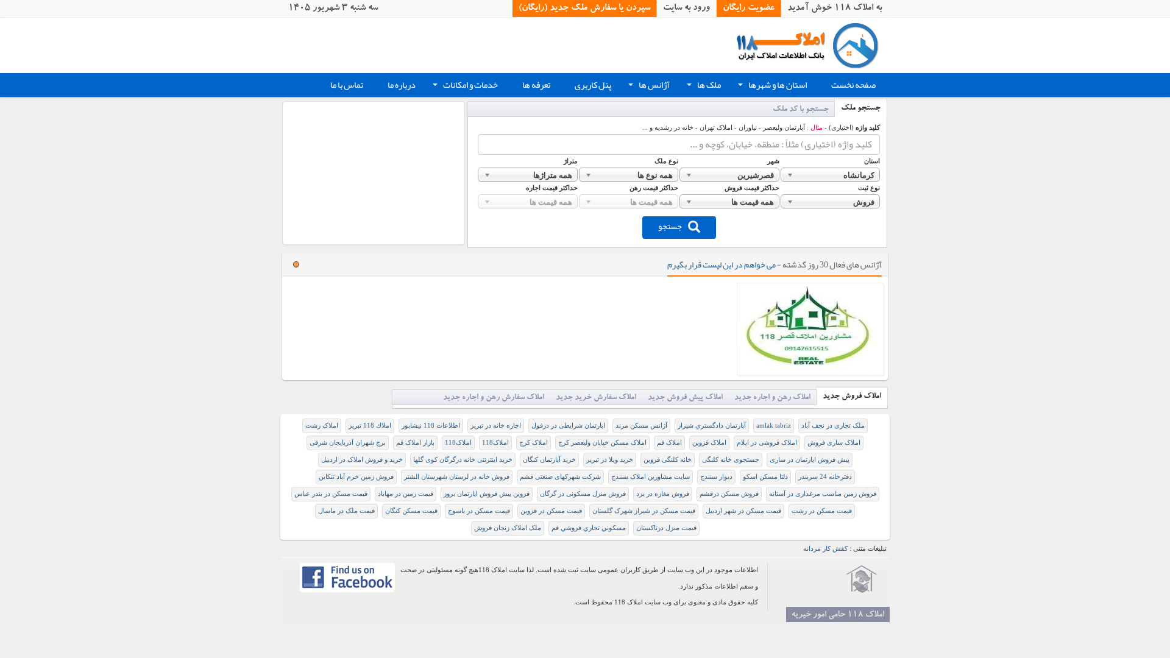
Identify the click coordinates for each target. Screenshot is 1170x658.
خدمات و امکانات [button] (464, 86)
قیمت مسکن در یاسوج (479, 511)
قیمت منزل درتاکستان (666, 528)
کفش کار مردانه (825, 548)
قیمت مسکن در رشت (822, 511)
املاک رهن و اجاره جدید (772, 398)
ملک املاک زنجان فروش (507, 528)
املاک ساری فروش (833, 442)
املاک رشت (321, 425)
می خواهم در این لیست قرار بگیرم (721, 264)
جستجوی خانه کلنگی (730, 459)
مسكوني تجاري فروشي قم (588, 528)
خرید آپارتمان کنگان (549, 459)
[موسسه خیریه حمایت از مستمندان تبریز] (862, 579)
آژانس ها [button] (648, 86)
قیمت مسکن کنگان (411, 511)
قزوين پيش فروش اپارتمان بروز (487, 493)
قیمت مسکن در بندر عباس (330, 493)
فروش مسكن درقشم (729, 493)
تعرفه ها (536, 85)
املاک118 (495, 442)
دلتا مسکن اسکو (765, 476)
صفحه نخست (853, 85)
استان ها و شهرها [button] (771, 86)
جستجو (670, 226)
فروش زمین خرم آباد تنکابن (356, 476)
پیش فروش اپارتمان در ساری (809, 459)
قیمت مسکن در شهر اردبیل (743, 511)
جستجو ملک (861, 108)
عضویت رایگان (749, 8)
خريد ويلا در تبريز (609, 459)
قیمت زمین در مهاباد (405, 493)
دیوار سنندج (716, 476)
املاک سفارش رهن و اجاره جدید (493, 398)
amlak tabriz (773, 425)
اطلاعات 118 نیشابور (431, 425)
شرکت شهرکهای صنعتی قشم (560, 476)
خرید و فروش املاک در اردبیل (362, 459)
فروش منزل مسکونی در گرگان (583, 493)
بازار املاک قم (415, 442)
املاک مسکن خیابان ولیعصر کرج (602, 442)
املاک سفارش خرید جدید (596, 398)
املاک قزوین (709, 442)
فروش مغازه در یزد (662, 493)
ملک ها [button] (702, 86)
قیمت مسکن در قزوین (551, 511)
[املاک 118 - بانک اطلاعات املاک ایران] (812, 44)
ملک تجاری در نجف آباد (833, 425)
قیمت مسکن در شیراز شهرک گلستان (643, 511)
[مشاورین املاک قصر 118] (810, 329)
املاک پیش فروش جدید (685, 398)
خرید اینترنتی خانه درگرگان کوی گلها (462, 459)
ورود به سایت (686, 8)
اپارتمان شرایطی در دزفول (568, 425)
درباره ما (402, 85)
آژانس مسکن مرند (641, 425)
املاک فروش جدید (852, 397)
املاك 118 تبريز (370, 425)
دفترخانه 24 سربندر (825, 476)
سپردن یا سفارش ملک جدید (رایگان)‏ (584, 8)
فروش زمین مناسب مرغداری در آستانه (822, 493)
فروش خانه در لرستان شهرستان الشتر (456, 476)
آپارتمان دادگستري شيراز (712, 425)
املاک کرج (533, 442)
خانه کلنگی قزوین (668, 459)
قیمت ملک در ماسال (346, 511)
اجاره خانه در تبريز (495, 425)
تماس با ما (346, 85)
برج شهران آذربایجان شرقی (348, 442)
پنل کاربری (593, 85)
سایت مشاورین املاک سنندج (650, 476)
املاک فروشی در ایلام (767, 442)
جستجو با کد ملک (801, 110)
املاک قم (669, 442)
